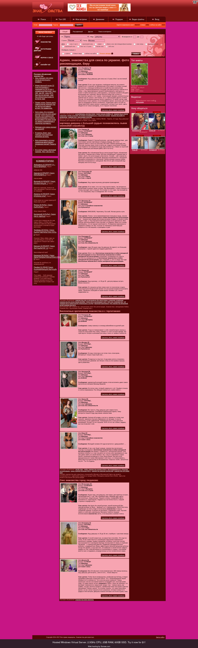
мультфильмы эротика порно (85, 114)
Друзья (90, 31)
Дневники (100, 19)
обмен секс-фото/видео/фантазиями (119, 44)
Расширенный (78, 31)
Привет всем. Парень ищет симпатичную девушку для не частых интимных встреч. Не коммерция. (45, 105)
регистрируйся (45, 32)
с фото (67, 53)
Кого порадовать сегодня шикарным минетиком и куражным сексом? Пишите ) (45, 143)
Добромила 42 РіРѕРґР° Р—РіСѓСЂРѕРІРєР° (44, 166)
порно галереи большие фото (81, 471)
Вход (157, 19)
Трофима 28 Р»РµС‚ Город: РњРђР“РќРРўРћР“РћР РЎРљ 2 (45, 232)
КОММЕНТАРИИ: (45, 161)
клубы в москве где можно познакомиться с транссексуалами (88, 115)
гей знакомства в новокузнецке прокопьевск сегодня (93, 302)
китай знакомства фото (68, 305)
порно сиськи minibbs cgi (104, 114)
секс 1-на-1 (73, 44)
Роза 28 (134, 150)
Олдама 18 (153, 150)
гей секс (111, 46)
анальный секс (153, 44)
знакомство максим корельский (102, 471)
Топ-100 (62, 19)
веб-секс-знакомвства (115, 302)
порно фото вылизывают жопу (96, 302)
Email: (36, 25)
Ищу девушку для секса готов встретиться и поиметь (44, 80)
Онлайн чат (46, 64)
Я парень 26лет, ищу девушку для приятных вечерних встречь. (44, 135)
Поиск (43, 19)
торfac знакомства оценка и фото (95, 469)
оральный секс (70, 46)
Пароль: (56, 25)
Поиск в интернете (104, 31)
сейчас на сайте (90, 53)
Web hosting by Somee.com (99, 646)
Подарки (119, 19)
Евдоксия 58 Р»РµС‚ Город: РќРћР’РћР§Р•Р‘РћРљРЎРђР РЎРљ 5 (47, 257)
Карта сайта (160, 637)
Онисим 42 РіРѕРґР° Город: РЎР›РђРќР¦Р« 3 (44, 174)
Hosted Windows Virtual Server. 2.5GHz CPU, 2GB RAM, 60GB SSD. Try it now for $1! (99, 642)
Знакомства (46, 42)
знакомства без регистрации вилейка (72, 302)
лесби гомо (79, 469)
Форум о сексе (47, 57)
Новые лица (77, 53)
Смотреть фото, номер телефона (113, 110)
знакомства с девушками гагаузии (80, 117)
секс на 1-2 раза (85, 46)
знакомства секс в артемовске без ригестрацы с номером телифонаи (99, 300)
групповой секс (87, 44)
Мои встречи (81, 19)
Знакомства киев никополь (84, 599)
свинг (99, 44)
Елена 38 (152, 130)
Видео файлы (138, 19)
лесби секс (100, 46)
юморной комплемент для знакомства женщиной (111, 303)
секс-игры (139, 44)
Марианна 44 (136, 130)
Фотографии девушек (42, 49)
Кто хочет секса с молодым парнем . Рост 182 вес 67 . (45, 151)
